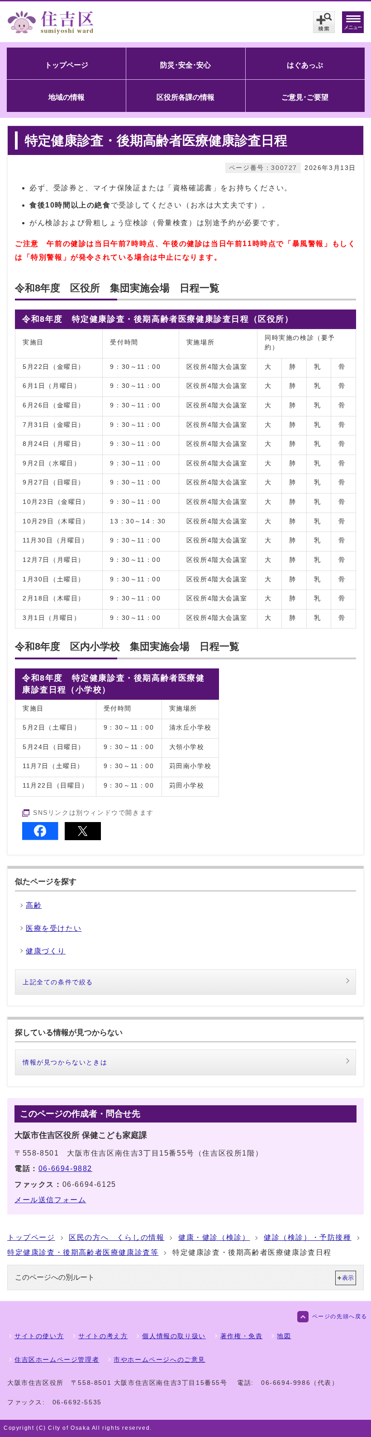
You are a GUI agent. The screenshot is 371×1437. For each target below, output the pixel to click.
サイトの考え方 (103, 1336)
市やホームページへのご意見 (159, 1359)
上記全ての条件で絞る (58, 982)
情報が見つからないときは (65, 1062)
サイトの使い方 (39, 1336)
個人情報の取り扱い (173, 1336)
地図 (284, 1336)
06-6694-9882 (65, 1168)
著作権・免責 (241, 1336)
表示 (348, 1277)
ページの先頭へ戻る (339, 1316)
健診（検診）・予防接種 (308, 1237)
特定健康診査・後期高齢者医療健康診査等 (82, 1252)
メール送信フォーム (50, 1200)
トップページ (31, 1237)
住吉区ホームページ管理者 (56, 1359)
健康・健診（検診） (214, 1237)
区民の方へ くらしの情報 (116, 1237)
